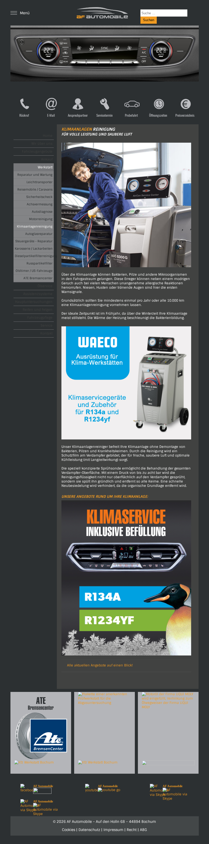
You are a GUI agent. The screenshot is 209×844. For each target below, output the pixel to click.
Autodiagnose (42, 212)
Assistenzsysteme (38, 294)
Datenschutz (89, 829)
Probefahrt (131, 115)
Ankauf (47, 159)
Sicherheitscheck (39, 197)
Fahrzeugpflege (40, 317)
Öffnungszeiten (158, 115)
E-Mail (51, 115)
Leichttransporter (40, 182)
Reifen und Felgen (38, 309)
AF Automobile (43, 786)
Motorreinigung (41, 219)
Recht (132, 829)
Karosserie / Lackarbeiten (34, 249)
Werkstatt (45, 167)
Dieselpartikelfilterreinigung (34, 256)
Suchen (148, 20)
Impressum (113, 829)
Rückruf (24, 115)
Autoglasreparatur (39, 234)
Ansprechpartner (78, 115)
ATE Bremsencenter (38, 278)
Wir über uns (42, 143)
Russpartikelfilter (40, 263)
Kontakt (46, 333)
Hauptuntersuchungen (34, 302)
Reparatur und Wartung (35, 175)
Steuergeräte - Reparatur (34, 241)
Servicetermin (104, 115)
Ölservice (45, 286)
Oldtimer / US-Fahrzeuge (34, 271)
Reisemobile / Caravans (35, 189)
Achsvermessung (40, 204)
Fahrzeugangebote (37, 151)
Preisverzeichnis (184, 115)
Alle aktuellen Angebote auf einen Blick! (100, 665)
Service (47, 325)
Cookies (68, 829)
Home (48, 135)
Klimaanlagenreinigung (35, 226)
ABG (143, 829)
